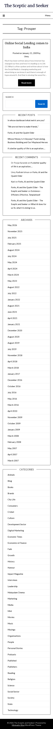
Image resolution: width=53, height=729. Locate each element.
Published (12, 660)
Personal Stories (15, 648)
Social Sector (13, 691)
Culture (11, 518)
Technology (13, 710)
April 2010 (12, 411)
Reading (11, 673)
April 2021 (12, 318)
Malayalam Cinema (16, 592)
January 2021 (14, 324)
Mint (10, 611)
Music (10, 623)
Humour (11, 567)
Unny (26, 56)
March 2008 (13, 436)
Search (9, 97)
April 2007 (12, 454)
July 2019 (12, 349)
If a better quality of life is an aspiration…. (26, 148)
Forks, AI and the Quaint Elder (21, 132)
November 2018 (15, 355)
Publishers (12, 667)
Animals (11, 475)
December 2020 (15, 330)
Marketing (12, 598)
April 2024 (12, 268)
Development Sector (17, 524)
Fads (10, 549)
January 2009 (14, 429)
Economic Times (15, 537)
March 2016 (13, 405)
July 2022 (12, 293)
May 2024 (12, 262)
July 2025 (12, 237)
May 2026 (12, 225)
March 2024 (13, 274)
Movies (11, 617)
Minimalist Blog (18, 725)
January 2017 (14, 374)
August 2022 (13, 287)
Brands (11, 493)
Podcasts (12, 654)
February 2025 (14, 243)
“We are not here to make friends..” (23, 126)
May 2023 (12, 281)
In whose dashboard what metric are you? (26, 120)
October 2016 (14, 386)
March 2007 (13, 460)
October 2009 (14, 423)
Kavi (13, 181)
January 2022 (14, 299)
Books (10, 487)
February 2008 (14, 442)
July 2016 (12, 392)
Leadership (13, 586)
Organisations (14, 636)
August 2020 (13, 336)
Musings (11, 629)
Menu (47, 15)
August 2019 (13, 343)
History (11, 561)
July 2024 (12, 256)
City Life (11, 499)
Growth (11, 555)
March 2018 (13, 367)
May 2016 (12, 398)
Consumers (13, 506)
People (11, 642)
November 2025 (15, 231)
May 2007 (12, 448)
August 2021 (13, 305)
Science (11, 685)
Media (10, 605)
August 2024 (13, 250)
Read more (26, 83)
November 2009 (15, 417)
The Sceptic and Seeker (26, 5)
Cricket (11, 512)
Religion (11, 679)
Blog (10, 481)
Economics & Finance (17, 543)
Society (11, 698)
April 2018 (12, 361)
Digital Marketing (16, 530)
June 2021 (12, 312)
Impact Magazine (15, 574)
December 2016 (15, 380)
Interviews (12, 580)
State (10, 704)
